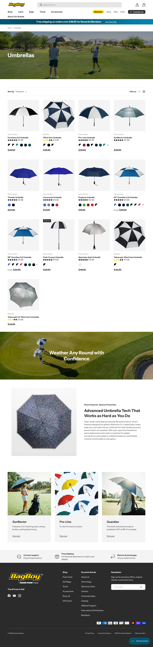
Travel (42, 12)
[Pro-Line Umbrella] (94, 115)
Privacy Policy (89, 633)
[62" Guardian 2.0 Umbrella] (129, 175)
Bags (31, 12)
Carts (20, 12)
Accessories (57, 12)
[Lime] (84, 205)
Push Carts (67, 577)
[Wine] (84, 145)
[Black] (21, 145)
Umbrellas (17, 28)
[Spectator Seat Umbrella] (94, 235)
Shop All (66, 596)
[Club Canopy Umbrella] (59, 235)
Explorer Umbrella (86, 197)
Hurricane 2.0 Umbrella (18, 137)
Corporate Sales (88, 596)
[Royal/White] (115, 205)
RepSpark (85, 615)
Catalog (84, 601)
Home (10, 28)
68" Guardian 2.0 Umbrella (19, 257)
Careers (84, 591)
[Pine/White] (17, 145)
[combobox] (79, 4)
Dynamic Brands (18, 633)
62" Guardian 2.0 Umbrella (125, 197)
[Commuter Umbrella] (59, 175)
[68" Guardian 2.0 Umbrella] (23, 235)
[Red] (56, 205)
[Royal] (9, 205)
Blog (109, 12)
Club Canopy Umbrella (53, 257)
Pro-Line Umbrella (86, 137)
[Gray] (48, 205)
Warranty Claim (88, 586)
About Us (85, 577)
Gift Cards (67, 601)
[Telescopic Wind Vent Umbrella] (129, 235)
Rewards (98, 12)
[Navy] (25, 145)
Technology (86, 582)
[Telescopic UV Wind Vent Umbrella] (23, 295)
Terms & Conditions (104, 633)
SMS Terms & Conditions (123, 633)
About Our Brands (16, 16)
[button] (144, 4)
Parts (122, 12)
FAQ (115, 12)
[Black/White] (9, 145)
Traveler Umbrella (15, 197)
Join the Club (111, 22)
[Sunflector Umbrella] (129, 115)
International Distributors (92, 610)
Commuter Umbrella (52, 197)
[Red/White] (139, 205)
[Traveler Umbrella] (23, 175)
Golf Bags (67, 582)
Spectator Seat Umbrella (89, 257)
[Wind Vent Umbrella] (59, 115)
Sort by (11, 91)
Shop (10, 12)
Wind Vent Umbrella (52, 137)
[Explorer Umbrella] (94, 175)
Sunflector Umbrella (123, 137)
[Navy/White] (13, 145)
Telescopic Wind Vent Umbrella (128, 257)
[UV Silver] (80, 264)
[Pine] (29, 145)
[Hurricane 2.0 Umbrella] (23, 115)
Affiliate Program (88, 605)
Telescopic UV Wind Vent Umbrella (23, 317)
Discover (16, 536)
